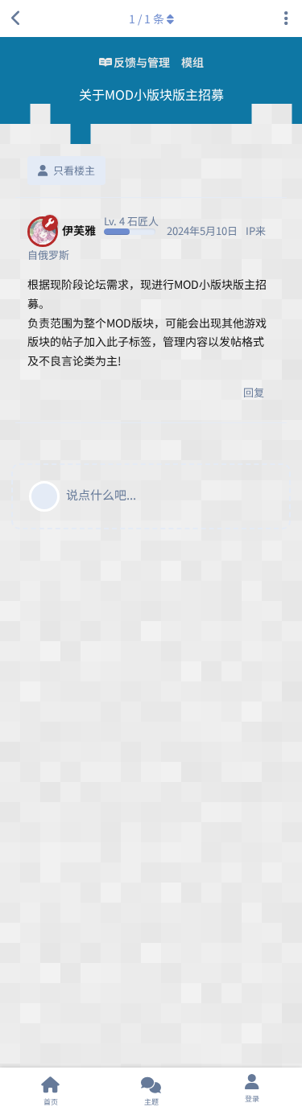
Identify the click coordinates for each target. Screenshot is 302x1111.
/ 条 (146, 18)
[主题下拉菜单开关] (286, 18)
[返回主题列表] (16, 18)
